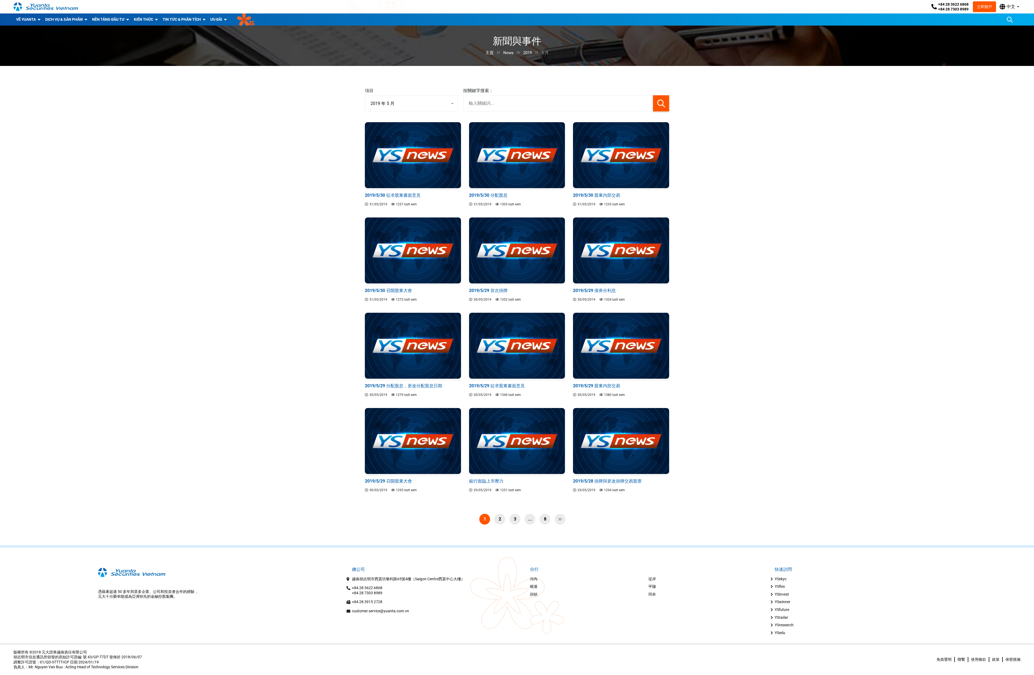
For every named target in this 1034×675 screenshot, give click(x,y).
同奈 (652, 594)
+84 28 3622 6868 (953, 4)
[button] (1009, 6)
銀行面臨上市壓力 (486, 481)
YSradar (781, 617)
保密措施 (1013, 659)
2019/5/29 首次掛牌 (488, 290)
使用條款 (978, 659)
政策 (996, 659)
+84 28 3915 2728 (367, 602)
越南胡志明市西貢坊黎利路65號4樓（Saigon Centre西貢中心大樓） (408, 579)
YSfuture (782, 609)
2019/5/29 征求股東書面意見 (497, 385)
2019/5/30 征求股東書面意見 (393, 195)
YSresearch (784, 625)
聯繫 (961, 659)
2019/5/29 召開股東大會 (388, 481)
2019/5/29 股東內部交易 (596, 385)
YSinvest (782, 594)
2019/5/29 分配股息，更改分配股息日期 (403, 385)
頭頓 (533, 594)
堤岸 (652, 579)
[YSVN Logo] (45, 6)
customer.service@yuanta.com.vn (380, 611)
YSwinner (782, 602)
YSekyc (781, 579)
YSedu (780, 633)
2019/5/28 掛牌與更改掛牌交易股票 (607, 481)
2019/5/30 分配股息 (488, 195)
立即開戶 (984, 7)
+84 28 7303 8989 (953, 9)
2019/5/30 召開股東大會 (388, 290)
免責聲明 (944, 659)
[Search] (1009, 19)
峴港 (533, 586)
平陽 (652, 586)
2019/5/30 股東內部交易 (596, 195)
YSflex (780, 586)
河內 (533, 579)
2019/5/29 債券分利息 (594, 290)
